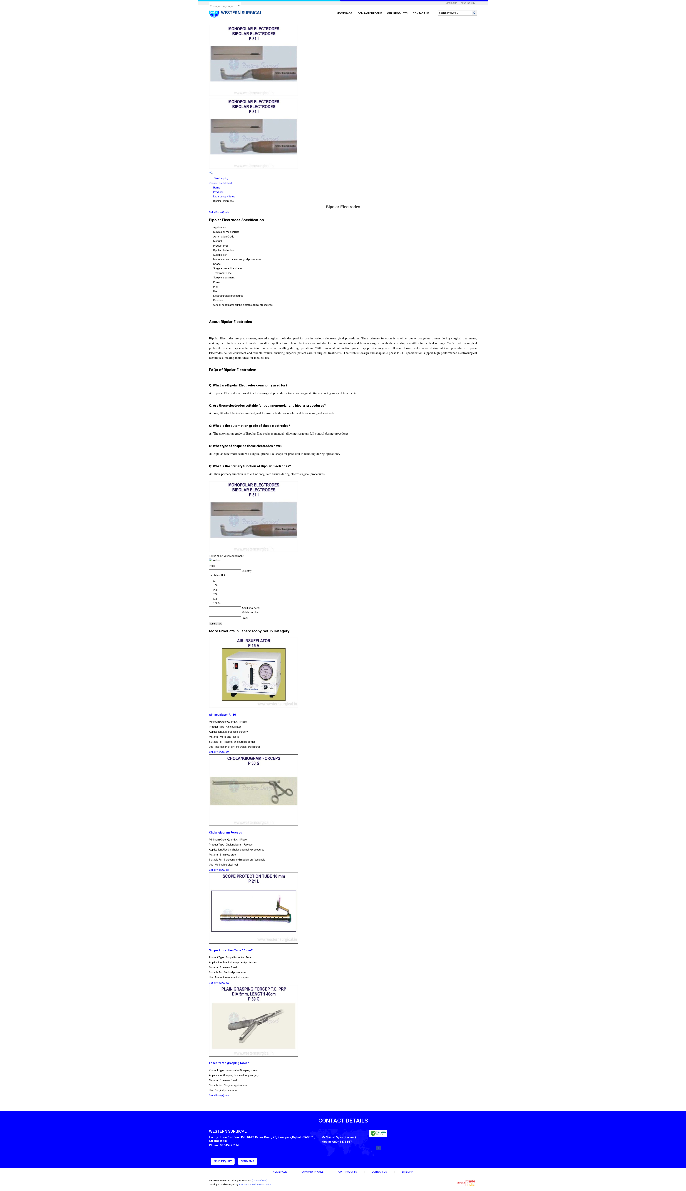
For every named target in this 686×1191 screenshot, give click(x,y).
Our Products (397, 13)
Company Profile (369, 13)
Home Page (344, 13)
